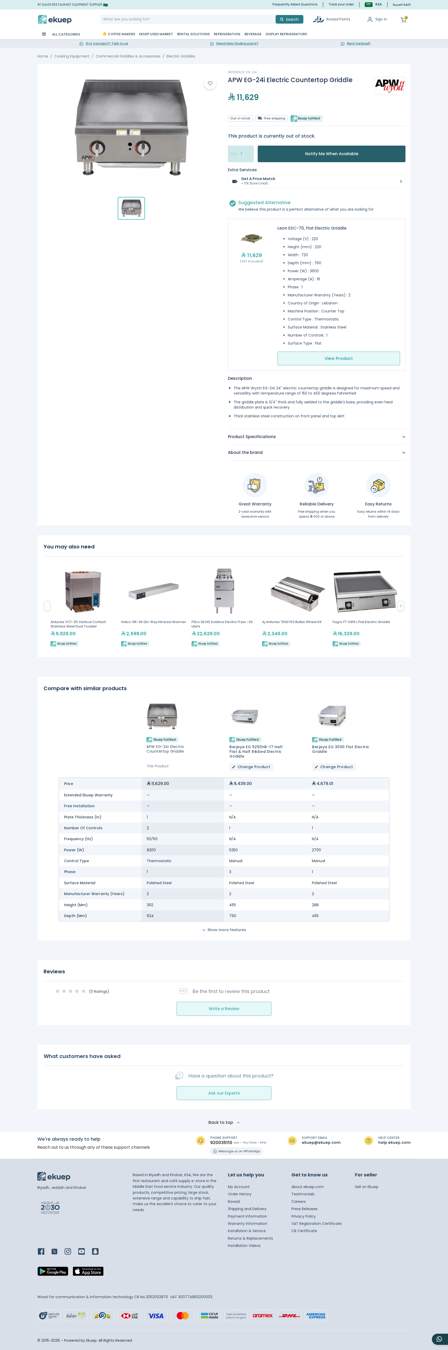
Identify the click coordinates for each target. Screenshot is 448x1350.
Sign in (381, 19)
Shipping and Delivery (247, 1208)
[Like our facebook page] (44, 1252)
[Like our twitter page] (57, 1252)
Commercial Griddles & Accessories (128, 56)
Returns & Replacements (250, 1238)
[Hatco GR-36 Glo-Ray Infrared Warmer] (153, 606)
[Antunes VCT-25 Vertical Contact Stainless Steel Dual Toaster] (83, 606)
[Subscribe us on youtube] (85, 1252)
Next (401, 606)
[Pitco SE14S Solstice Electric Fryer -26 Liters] (224, 606)
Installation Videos (244, 1245)
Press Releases (304, 1208)
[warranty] (255, 485)
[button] (373, 4)
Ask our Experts (224, 1093)
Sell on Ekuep (366, 1186)
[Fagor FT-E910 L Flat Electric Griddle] (365, 606)
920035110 (221, 1143)
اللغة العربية (402, 4)
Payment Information (247, 1216)
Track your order (341, 4)
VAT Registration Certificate (316, 1223)
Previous (47, 606)
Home (42, 56)
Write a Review (224, 1009)
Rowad (234, 1201)
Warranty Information (247, 1223)
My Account (239, 1186)
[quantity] (241, 154)
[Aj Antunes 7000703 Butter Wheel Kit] (295, 606)
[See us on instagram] (71, 1252)
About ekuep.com (307, 1186)
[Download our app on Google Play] (52, 1272)
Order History (239, 1194)
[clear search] (273, 19)
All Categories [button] (65, 34)
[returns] (378, 485)
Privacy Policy (303, 1216)
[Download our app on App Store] (88, 1272)
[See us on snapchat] (98, 1252)
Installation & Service (247, 1230)
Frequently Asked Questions (295, 4)
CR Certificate (304, 1230)
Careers (298, 1201)
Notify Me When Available (331, 154)
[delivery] (316, 485)
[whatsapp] (440, 1339)
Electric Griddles (180, 56)
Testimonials (302, 1194)
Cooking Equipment (72, 56)
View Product (339, 358)
